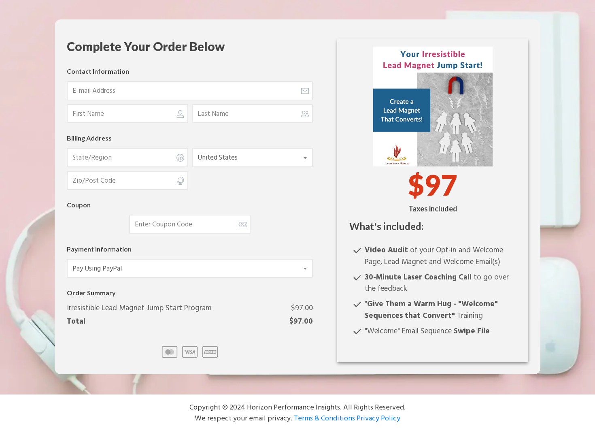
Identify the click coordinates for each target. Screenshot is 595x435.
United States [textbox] (218, 158)
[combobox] (253, 158)
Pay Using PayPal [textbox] (97, 269)
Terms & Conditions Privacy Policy (346, 418)
